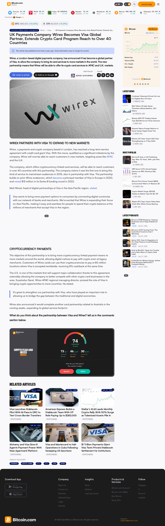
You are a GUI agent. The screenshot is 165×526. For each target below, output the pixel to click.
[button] (56, 74)
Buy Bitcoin (117, 496)
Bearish (66, 371)
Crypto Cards (27, 463)
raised (17, 181)
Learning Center (92, 493)
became (57, 177)
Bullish (83, 371)
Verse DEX (116, 500)
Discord (141, 493)
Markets (88, 489)
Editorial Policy (64, 497)
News (42, 30)
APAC (110, 156)
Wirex (63, 463)
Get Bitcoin (153, 29)
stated (93, 188)
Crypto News (50, 30)
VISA (54, 463)
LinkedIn (141, 497)
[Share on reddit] (108, 75)
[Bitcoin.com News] (15, 4)
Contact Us (63, 489)
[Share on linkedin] (112, 75)
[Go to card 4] (142, 84)
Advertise (62, 493)
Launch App (146, 4)
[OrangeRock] (18, 17)
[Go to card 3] (140, 84)
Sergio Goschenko (84, 75)
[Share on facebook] (99, 75)
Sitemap (61, 506)
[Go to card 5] (145, 84)
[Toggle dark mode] (127, 4)
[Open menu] (158, 4)
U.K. (38, 463)
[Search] (134, 4)
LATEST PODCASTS (130, 215)
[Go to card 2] (137, 84)
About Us (62, 485)
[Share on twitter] (103, 75)
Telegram (142, 485)
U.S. (46, 463)
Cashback (14, 463)
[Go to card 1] (135, 84)
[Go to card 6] (148, 84)
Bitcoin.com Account (121, 488)
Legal (60, 501)
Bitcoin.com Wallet (120, 492)
